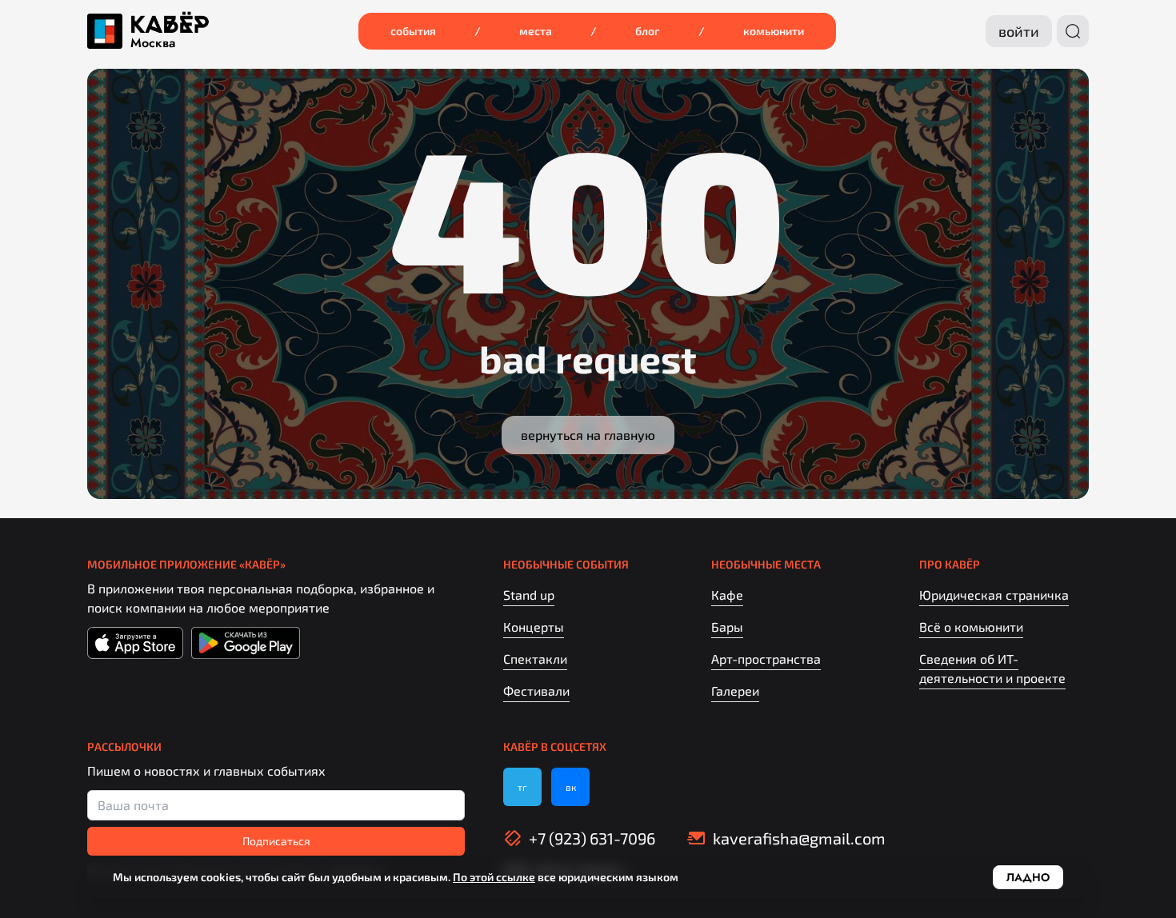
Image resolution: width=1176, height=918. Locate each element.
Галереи (735, 690)
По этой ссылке (494, 877)
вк (571, 786)
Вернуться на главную (588, 434)
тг (522, 786)
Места (535, 31)
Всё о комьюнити (971, 626)
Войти (1018, 31)
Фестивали (536, 690)
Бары (727, 626)
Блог (647, 31)
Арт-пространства (766, 658)
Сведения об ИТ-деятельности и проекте (992, 668)
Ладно (1028, 877)
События (413, 31)
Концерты (533, 626)
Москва (152, 43)
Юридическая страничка (994, 594)
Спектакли (535, 658)
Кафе (727, 594)
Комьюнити (773, 31)
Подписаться (276, 841)
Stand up (528, 594)
